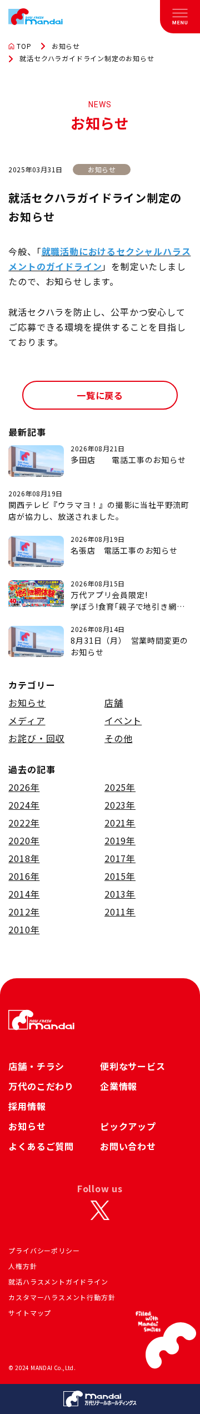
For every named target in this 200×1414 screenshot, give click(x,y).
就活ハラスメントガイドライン (58, 1281)
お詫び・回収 (36, 738)
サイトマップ (29, 1312)
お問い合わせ (128, 1146)
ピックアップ (128, 1126)
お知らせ (66, 46)
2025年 (120, 787)
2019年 (120, 840)
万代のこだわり (41, 1086)
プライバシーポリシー (43, 1250)
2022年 (23, 822)
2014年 (23, 893)
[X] (100, 1210)
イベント (123, 720)
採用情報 (27, 1106)
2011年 (120, 911)
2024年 (23, 804)
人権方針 (22, 1266)
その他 (118, 738)
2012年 (23, 911)
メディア (26, 720)
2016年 (23, 876)
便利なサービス (133, 1066)
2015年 (120, 876)
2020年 (23, 840)
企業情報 (118, 1086)
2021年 (120, 822)
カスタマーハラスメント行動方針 (61, 1297)
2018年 (23, 858)
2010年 (23, 929)
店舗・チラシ (36, 1066)
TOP (24, 46)
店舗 (113, 702)
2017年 (120, 858)
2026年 (23, 787)
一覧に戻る (100, 395)
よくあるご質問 (41, 1146)
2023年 (120, 804)
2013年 (120, 893)
